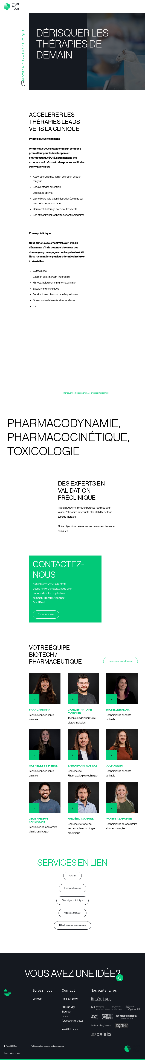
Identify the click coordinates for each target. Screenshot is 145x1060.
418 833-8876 (70, 998)
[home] (12, 6)
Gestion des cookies (12, 1053)
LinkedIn (37, 998)
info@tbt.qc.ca (70, 1029)
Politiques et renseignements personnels (47, 1046)
